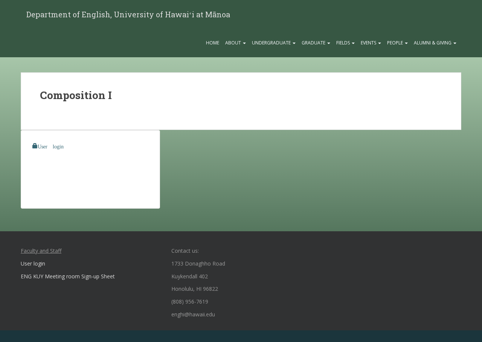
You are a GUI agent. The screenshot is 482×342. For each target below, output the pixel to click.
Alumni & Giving (433, 43)
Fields (343, 43)
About (233, 43)
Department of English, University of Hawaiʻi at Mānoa (128, 14)
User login (51, 145)
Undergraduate (272, 43)
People (395, 43)
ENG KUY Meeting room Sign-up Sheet (68, 276)
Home (212, 43)
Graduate (314, 43)
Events (369, 43)
